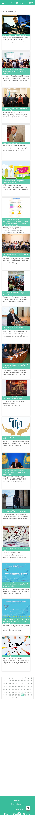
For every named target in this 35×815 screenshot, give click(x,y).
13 (13, 681)
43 (13, 689)
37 (25, 686)
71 (16, 698)
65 (19, 695)
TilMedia (17, 2)
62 (10, 695)
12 (10, 681)
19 (31, 681)
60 (4, 695)
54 (16, 692)
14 (16, 681)
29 (31, 684)
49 (31, 689)
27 (25, 684)
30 (4, 686)
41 (7, 689)
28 (28, 684)
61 (7, 695)
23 (13, 684)
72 (19, 698)
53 (13, 692)
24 (16, 684)
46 (22, 689)
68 (28, 695)
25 (19, 684)
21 (7, 684)
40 (4, 689)
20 (4, 684)
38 (28, 686)
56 (22, 692)
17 (25, 681)
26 (22, 684)
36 (22, 686)
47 (25, 689)
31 (7, 686)
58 (28, 692)
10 (4, 681)
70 (13, 698)
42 (10, 689)
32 (10, 686)
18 (28, 681)
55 (19, 692)
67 (25, 695)
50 (4, 692)
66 (22, 695)
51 (7, 692)
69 (31, 695)
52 (10, 692)
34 (16, 686)
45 (19, 689)
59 (31, 692)
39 (31, 686)
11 (7, 681)
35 (19, 686)
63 (13, 695)
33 (13, 686)
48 (28, 689)
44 (16, 689)
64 (16, 695)
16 (22, 681)
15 (19, 681)
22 (10, 684)
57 (25, 692)
